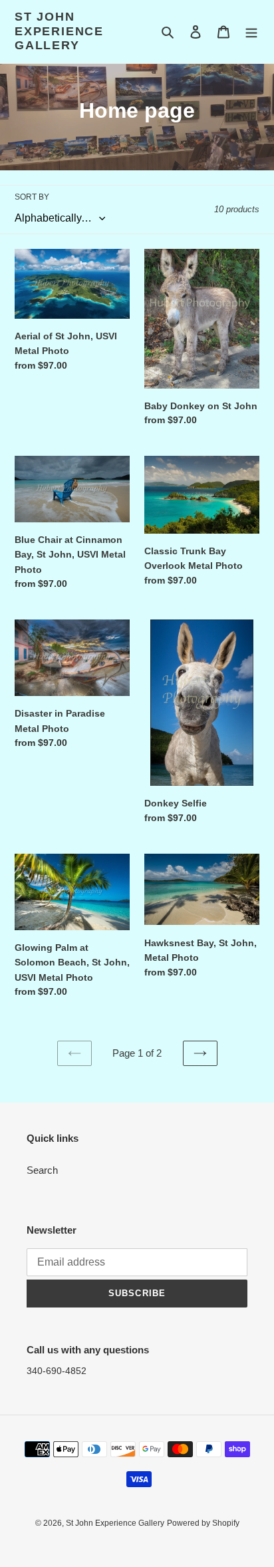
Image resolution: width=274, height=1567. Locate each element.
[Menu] (251, 31)
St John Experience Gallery (59, 31)
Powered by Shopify (203, 1523)
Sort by (32, 197)
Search (42, 1170)
